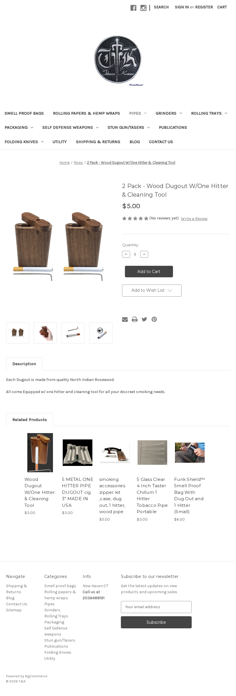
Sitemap (14, 610)
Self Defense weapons (67, 127)
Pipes (135, 113)
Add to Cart (40, 459)
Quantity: (130, 244)
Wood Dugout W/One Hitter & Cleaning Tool (39, 492)
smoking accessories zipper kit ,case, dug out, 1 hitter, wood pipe (112, 496)
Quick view (40, 445)
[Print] (135, 319)
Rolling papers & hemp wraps (86, 113)
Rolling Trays (206, 113)
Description (24, 363)
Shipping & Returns (98, 141)
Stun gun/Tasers (126, 127)
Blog (135, 141)
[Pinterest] (154, 319)
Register (204, 7)
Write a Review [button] (194, 218)
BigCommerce (36, 676)
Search (161, 7)
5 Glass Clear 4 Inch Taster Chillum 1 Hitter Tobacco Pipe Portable (152, 496)
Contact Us (161, 141)
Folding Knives (21, 141)
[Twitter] (144, 319)
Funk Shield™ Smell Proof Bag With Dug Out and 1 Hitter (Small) (189, 496)
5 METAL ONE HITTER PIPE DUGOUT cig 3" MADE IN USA (77, 492)
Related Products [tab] (29, 419)
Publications (173, 127)
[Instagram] (143, 8)
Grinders (166, 113)
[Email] (125, 319)
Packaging (16, 127)
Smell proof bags (24, 113)
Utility (60, 141)
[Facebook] (133, 8)
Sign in (182, 7)
